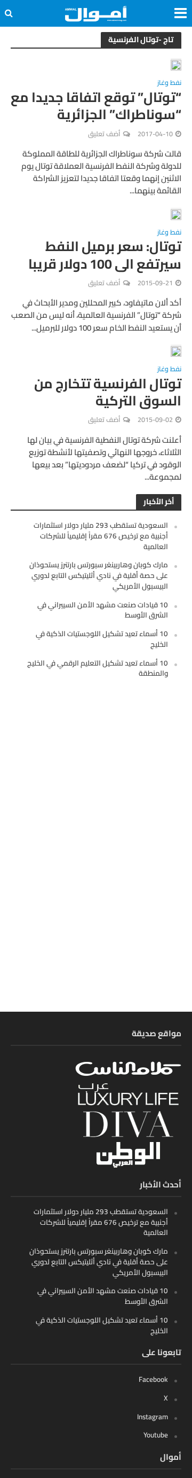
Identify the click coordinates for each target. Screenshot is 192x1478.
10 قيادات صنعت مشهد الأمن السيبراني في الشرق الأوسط (102, 610)
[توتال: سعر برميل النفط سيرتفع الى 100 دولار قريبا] (176, 214)
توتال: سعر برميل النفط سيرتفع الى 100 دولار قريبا (104, 255)
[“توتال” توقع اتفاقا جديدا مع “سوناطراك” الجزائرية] (176, 64)
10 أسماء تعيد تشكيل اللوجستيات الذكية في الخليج (102, 639)
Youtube (155, 1435)
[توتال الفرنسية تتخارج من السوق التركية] (176, 350)
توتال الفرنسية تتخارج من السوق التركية (107, 392)
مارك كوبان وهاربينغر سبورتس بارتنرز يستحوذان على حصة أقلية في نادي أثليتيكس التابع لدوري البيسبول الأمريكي (98, 575)
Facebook (153, 1379)
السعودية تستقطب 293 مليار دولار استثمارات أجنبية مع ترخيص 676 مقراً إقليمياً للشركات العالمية (101, 535)
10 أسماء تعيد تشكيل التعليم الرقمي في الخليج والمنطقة (97, 668)
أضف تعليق (104, 134)
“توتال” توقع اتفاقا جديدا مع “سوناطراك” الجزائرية (96, 106)
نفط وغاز (169, 84)
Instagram (152, 1417)
